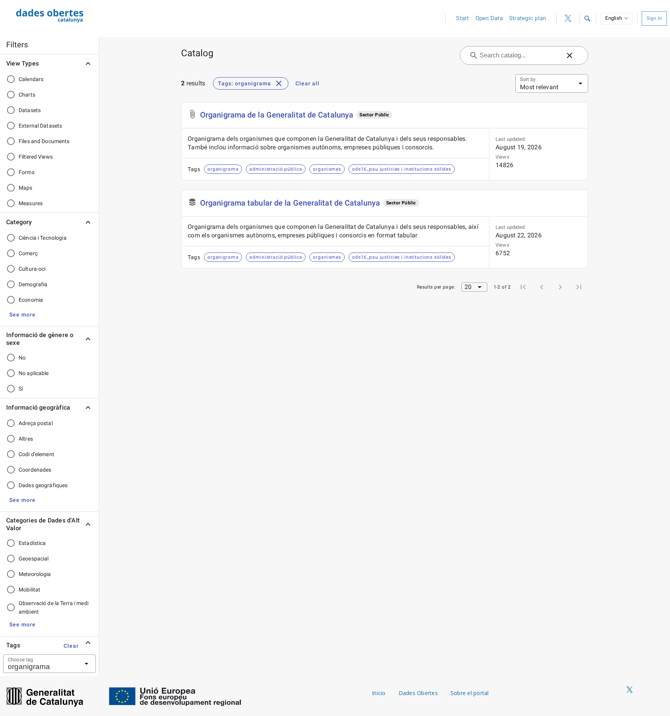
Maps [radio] (26, 188)
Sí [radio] (21, 389)
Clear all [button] (307, 83)
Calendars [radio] (31, 79)
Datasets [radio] (30, 110)
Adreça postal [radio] (36, 423)
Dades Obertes (418, 693)
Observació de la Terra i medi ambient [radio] (53, 607)
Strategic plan (527, 18)
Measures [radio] (31, 203)
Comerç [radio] (28, 253)
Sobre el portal (470, 693)
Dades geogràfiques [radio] (43, 485)
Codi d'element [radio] (36, 454)
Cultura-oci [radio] (32, 269)
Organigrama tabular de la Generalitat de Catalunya (290, 203)
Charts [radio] (27, 95)
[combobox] (40, 663)
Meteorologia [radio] (35, 574)
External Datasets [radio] (40, 126)
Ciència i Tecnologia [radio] (43, 238)
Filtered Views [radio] (36, 157)
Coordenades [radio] (35, 470)
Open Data (489, 18)
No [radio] (22, 358)
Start (462, 18)
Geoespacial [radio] (33, 558)
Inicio (379, 693)
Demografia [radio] (33, 284)
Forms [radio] (27, 172)
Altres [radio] (26, 439)
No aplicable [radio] (34, 373)
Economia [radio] (31, 300)
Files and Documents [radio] (44, 141)
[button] (587, 18)
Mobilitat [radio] (29, 589)
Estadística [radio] (32, 543)
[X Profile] (568, 18)
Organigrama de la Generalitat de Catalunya (276, 114)
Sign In (654, 18)
